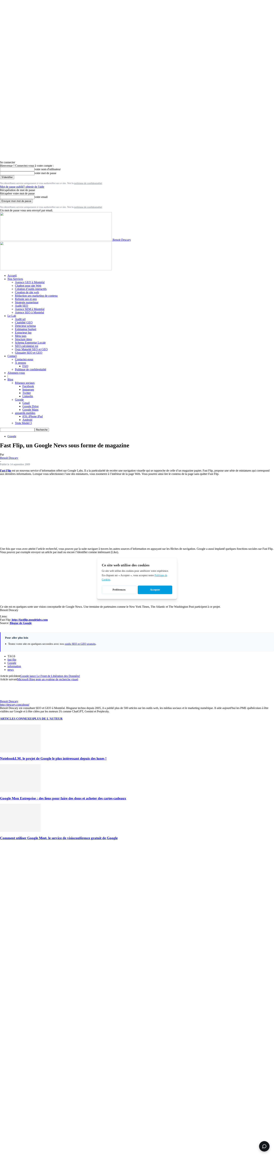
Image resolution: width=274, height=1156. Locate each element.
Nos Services (15, 278)
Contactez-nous (24, 359)
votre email (41, 197)
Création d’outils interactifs (31, 289)
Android (27, 419)
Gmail (26, 403)
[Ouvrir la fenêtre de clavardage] (264, 1146)
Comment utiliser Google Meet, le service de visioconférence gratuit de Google (59, 838)
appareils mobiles (25, 413)
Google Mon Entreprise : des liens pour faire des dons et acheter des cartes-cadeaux (63, 798)
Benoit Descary (9, 457)
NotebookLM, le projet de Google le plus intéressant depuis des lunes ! (53, 758)
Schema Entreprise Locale (30, 342)
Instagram (28, 389)
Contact (12, 356)
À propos (20, 362)
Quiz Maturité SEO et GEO (31, 349)
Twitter (26, 392)
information (14, 666)
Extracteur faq (23, 332)
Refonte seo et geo (26, 299)
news (10, 669)
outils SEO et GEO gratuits (80, 643)
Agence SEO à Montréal (29, 312)
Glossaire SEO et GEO (28, 352)
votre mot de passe (45, 173)
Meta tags (20, 335)
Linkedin (27, 396)
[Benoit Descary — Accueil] (56, 269)
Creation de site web (27, 292)
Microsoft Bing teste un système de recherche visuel (47, 679)
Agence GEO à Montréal (30, 282)
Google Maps (30, 409)
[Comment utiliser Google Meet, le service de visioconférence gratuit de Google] (20, 830)
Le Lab (11, 315)
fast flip (11, 659)
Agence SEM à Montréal (29, 309)
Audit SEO (21, 305)
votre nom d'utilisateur (47, 169)
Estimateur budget (25, 329)
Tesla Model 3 (23, 423)
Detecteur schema (25, 325)
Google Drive (30, 406)
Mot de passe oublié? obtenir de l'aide (22, 186)
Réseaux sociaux (25, 382)
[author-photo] (9, 698)
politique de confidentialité (88, 183)
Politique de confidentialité (30, 369)
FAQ (25, 366)
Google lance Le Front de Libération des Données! (50, 676)
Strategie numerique (26, 302)
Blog (10, 379)
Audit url (20, 319)
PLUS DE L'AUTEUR (48, 718)
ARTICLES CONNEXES (16, 718)
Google (19, 399)
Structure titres (23, 339)
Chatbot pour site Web (28, 285)
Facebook (28, 386)
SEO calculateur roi (26, 346)
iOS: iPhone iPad (32, 416)
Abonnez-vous (16, 372)
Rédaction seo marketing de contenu (36, 295)
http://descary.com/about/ (14, 704)
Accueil (12, 275)
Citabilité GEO (24, 322)
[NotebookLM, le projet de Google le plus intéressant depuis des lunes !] (20, 751)
